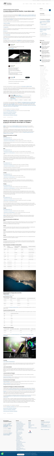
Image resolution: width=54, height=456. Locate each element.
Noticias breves (10, 12)
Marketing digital (47, 85)
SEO (40, 95)
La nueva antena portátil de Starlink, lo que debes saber (18, 11)
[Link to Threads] (47, 0)
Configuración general (34, 454)
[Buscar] (50, 3)
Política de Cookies (27, 454)
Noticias (7, 12)
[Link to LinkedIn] (43, 0)
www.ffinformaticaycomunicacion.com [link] (45, 36)
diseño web (45, 74)
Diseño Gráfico (41, 74)
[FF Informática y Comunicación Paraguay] (7, 3)
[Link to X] (41, 0)
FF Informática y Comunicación (10, 110)
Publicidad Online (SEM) (19, 444)
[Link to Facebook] (40, 0)
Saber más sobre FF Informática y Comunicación (9, 408)
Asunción (46, 69)
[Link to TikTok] (46, 0)
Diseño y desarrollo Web (19, 433)
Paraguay (46, 89)
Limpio (43, 85)
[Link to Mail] (50, 0)
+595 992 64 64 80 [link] (43, 35)
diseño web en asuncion (42, 75)
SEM (48, 94)
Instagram (41, 85)
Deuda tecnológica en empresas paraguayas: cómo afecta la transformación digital (46, 47)
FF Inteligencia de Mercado (19, 423)
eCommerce (17, 435)
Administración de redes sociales (20, 446)
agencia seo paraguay (42, 69)
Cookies (29, 426)
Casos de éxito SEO (42, 70)
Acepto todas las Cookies (21, 454)
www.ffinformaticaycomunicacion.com (46, 426)
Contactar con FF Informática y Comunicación (9, 113)
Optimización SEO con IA (19, 443)
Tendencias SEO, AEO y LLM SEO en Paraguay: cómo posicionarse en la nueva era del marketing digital (46, 61)
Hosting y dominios (18, 434)
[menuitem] (23, 3)
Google (47, 84)
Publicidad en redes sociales (19, 445)
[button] (2, 454)
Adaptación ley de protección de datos (20, 430)
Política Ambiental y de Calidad (32, 427)
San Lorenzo (46, 94)
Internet (4, 12)
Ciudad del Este (46, 70)
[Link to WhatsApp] (48, 0)
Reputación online (42, 94)
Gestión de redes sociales (43, 84)
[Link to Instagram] (44, 0)
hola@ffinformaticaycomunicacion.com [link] (45, 34)
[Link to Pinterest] (45, 0)
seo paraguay (43, 95)
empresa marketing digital (43, 79)
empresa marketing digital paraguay (44, 80)
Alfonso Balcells (10, 413)
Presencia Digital (47, 90)
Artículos (4, 123)
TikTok (46, 95)
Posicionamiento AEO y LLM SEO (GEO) (20, 442)
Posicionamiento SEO (42, 90)
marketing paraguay (42, 89)
